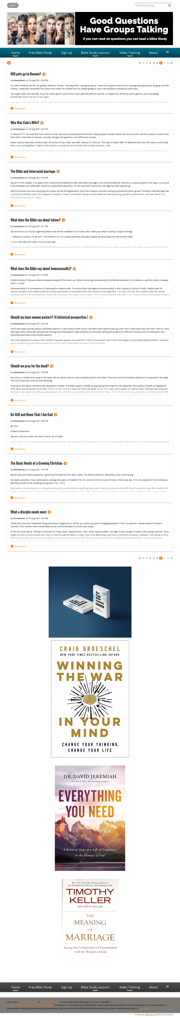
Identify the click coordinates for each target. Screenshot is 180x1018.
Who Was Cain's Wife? (25, 122)
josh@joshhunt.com (49, 1002)
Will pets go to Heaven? (26, 74)
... (164, 63)
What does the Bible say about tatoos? (36, 220)
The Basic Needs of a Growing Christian (36, 463)
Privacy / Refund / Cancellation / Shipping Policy (30, 1005)
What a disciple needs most (28, 512)
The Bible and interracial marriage (33, 171)
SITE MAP (143, 1009)
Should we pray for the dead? (30, 366)
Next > (168, 63)
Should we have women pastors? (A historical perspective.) (49, 317)
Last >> (171, 63)
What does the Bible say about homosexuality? (41, 268)
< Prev (143, 63)
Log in (13, 5)
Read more (19, 108)
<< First (140, 63)
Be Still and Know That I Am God (32, 414)
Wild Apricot (150, 1015)
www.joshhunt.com (28, 1002)
